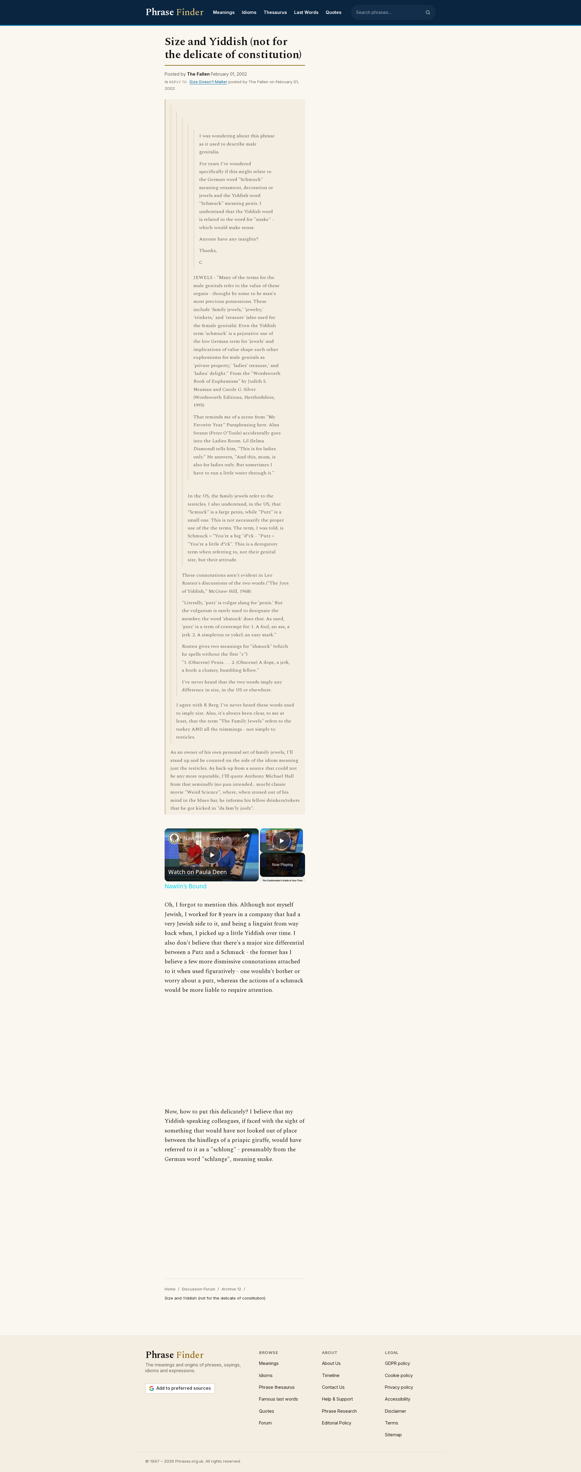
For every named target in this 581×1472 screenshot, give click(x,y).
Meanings (224, 12)
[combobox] (389, 12)
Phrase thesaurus (277, 1387)
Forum (265, 1422)
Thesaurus (275, 12)
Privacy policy (399, 1387)
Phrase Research (339, 1411)
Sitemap (393, 1434)
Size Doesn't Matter (208, 81)
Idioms (249, 12)
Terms (391, 1422)
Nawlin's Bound (203, 838)
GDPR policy (397, 1363)
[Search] (428, 12)
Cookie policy (399, 1375)
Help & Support (337, 1399)
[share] (246, 835)
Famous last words (278, 1399)
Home (170, 1289)
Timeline (331, 1375)
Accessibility (397, 1399)
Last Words (306, 12)
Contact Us (333, 1387)
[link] (174, 838)
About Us (331, 1363)
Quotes (333, 12)
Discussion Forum (198, 1289)
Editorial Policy (336, 1422)
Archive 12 (231, 1289)
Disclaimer (395, 1411)
